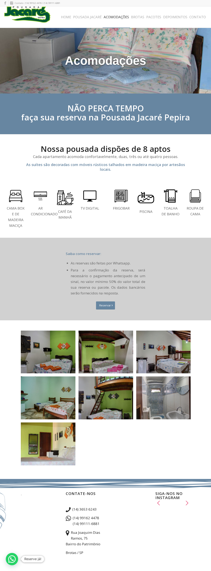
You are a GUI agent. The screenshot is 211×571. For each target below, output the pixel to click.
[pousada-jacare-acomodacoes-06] (165, 399)
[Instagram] (11, 3)
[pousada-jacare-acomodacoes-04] (50, 399)
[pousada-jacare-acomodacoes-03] (165, 354)
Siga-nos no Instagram (174, 510)
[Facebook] (5, 3)
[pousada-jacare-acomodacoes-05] (107, 399)
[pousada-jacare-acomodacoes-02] (107, 354)
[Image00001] (50, 445)
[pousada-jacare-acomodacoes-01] (50, 354)
